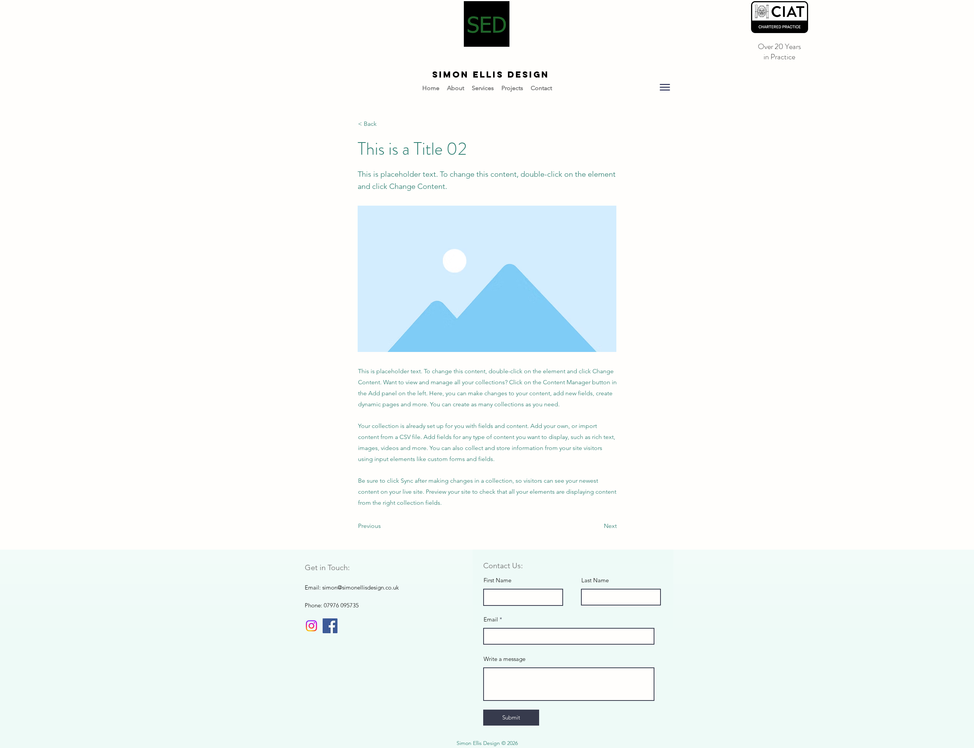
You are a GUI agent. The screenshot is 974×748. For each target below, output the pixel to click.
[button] (664, 87)
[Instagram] (311, 625)
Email (491, 619)
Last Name (595, 580)
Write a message (504, 659)
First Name (497, 580)
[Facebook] (330, 625)
